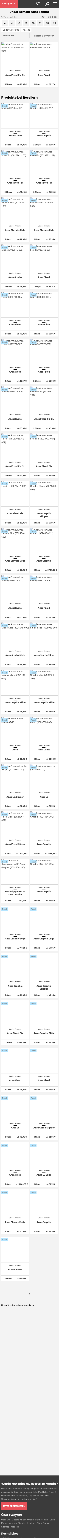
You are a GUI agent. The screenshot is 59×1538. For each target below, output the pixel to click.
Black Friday (43, 1523)
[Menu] (55, 4)
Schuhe (11, 1305)
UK (55, 17)
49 (54, 23)
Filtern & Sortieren (44, 35)
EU (43, 17)
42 (5, 23)
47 (40, 23)
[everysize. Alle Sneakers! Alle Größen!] (9, 4)
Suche (47, 4)
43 (12, 23)
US (49, 17)
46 (33, 23)
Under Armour (22, 1305)
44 (19, 23)
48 (47, 23)
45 (26, 23)
